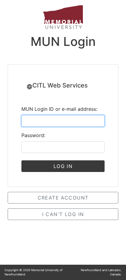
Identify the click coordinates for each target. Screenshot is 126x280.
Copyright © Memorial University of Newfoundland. (33, 272)
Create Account (63, 198)
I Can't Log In (63, 214)
